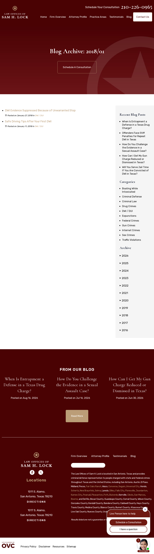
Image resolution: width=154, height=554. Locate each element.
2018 (124, 315)
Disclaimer (44, 546)
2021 (124, 293)
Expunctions (129, 215)
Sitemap (71, 546)
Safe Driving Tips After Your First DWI (28, 121)
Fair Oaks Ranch (93, 486)
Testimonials (116, 16)
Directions (36, 501)
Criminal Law (129, 201)
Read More (77, 416)
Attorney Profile (78, 16)
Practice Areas (98, 16)
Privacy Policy (28, 546)
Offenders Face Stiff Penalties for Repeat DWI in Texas (133, 136)
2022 (124, 285)
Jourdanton (141, 490)
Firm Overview (58, 16)
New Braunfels (87, 490)
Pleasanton (97, 495)
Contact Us (142, 16)
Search (76, 465)
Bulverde (113, 495)
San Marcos (139, 495)
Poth (106, 495)
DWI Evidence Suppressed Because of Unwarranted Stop (40, 110)
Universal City (132, 486)
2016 (124, 330)
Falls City (120, 490)
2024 (124, 270)
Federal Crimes (130, 220)
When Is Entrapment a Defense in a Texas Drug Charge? (136, 125)
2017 (124, 323)
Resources (58, 546)
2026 (124, 255)
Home (43, 16)
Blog (129, 16)
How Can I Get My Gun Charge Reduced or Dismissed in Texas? (134, 159)
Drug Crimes (129, 206)
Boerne (74, 499)
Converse (113, 486)
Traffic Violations (131, 239)
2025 (124, 263)
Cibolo (130, 495)
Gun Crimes (128, 225)
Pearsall (87, 495)
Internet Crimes (131, 230)
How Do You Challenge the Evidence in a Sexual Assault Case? (135, 147)
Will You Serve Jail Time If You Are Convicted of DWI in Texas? (135, 170)
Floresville (130, 490)
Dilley (112, 490)
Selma (98, 490)
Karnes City (76, 495)
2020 (124, 300)
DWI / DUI (39, 115)
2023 (124, 278)
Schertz (75, 490)
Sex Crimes (128, 235)
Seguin (122, 486)
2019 (124, 308)
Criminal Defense (132, 196)
